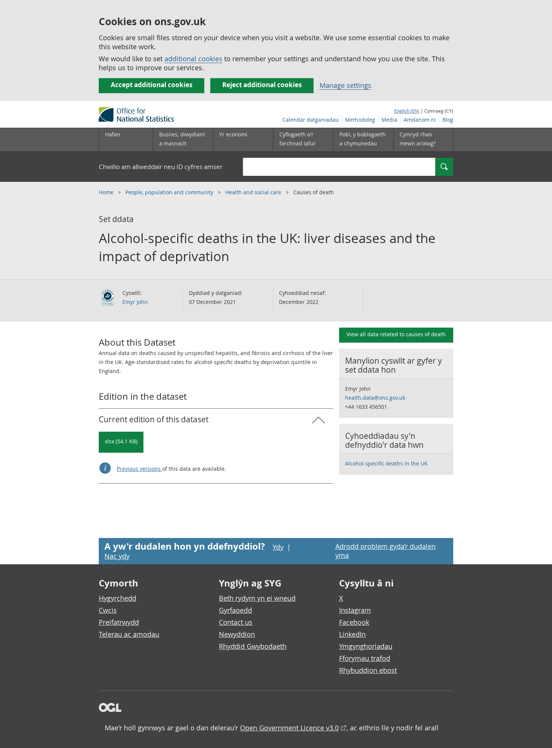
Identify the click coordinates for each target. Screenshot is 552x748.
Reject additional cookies (262, 84)
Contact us (235, 622)
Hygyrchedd (117, 598)
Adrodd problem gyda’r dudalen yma (385, 551)
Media (389, 119)
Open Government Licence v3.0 (289, 727)
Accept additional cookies (151, 84)
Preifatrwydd (119, 622)
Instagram (355, 610)
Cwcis (108, 610)
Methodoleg (360, 119)
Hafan (112, 134)
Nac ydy (117, 556)
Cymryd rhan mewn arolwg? (418, 139)
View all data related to (396, 334)
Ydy (278, 547)
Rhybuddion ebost (368, 670)
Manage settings (345, 85)
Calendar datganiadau (310, 119)
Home (107, 192)
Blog (447, 119)
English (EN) (406, 111)
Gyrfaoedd (235, 610)
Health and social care (254, 192)
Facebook (354, 622)
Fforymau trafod (364, 658)
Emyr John (135, 301)
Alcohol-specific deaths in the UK (386, 463)
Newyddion (237, 634)
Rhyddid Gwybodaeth (253, 646)
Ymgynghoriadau (365, 646)
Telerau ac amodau (129, 634)
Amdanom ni (420, 119)
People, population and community (170, 192)
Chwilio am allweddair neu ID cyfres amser (161, 166)
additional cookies (193, 58)
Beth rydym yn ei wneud (257, 598)
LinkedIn (352, 634)
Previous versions (139, 468)
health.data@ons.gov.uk (375, 397)
